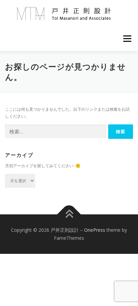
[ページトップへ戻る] (69, 214)
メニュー (127, 38)
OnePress (94, 230)
